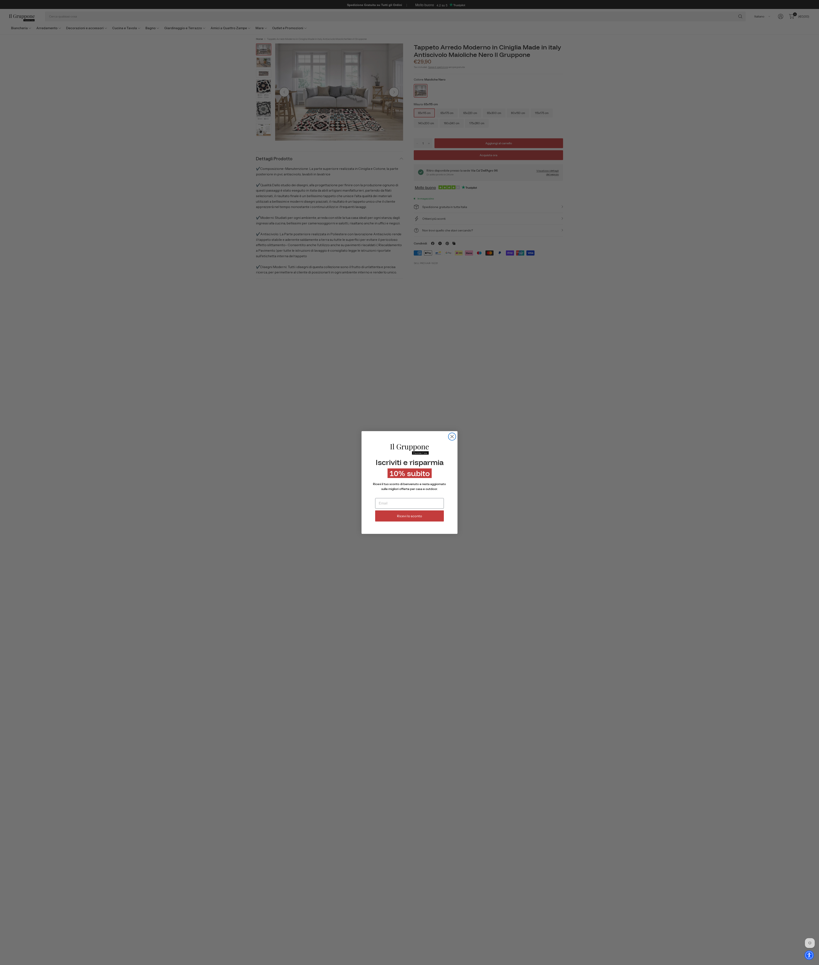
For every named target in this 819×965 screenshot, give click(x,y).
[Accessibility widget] (809, 955)
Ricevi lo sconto (409, 516)
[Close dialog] (452, 436)
